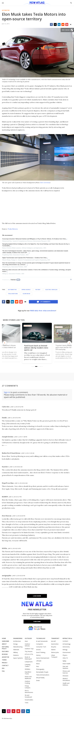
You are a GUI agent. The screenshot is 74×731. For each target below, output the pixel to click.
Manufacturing (17, 647)
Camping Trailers (27, 665)
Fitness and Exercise (66, 672)
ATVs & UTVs (29, 654)
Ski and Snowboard (28, 696)
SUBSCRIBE (5, 641)
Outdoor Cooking (27, 682)
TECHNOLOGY (40, 638)
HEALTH (65, 658)
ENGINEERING (17, 638)
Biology (65, 649)
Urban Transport (54, 656)
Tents (26, 703)
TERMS (4, 660)
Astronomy (66, 647)
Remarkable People (42, 672)
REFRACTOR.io (67, 638)
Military (15, 652)
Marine (53, 649)
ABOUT (4, 644)
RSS (3, 668)
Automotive (5, 10)
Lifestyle (38, 661)
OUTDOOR (28, 638)
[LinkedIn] (59, 24)
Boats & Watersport (28, 658)
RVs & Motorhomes (29, 691)
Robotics (16, 655)
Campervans (29, 662)
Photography (40, 669)
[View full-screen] (72, 30)
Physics (65, 655)
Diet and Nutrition (65, 667)
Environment (67, 652)
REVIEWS (5, 654)
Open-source (26, 289)
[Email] (70, 24)
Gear (26, 641)
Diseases (65, 676)
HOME (4, 638)
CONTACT (5, 665)
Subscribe (37, 621)
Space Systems (18, 658)
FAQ (3, 671)
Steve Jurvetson (45, 182)
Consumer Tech (41, 647)
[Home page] (37, 3)
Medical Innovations (66, 679)
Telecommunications (42, 675)
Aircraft (53, 641)
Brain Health (66, 664)
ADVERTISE (5, 657)
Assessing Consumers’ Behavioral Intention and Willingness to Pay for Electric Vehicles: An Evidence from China (34, 239)
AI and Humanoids (42, 641)
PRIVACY (4, 663)
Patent (37, 289)
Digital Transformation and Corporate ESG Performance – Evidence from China (24, 257)
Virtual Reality (40, 678)
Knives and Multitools (28, 677)
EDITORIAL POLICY (5, 648)
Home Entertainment (42, 658)
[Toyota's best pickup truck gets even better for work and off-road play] (37, 333)
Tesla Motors (13, 229)
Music (38, 664)
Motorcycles (55, 652)
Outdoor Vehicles (27, 645)
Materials (16, 649)
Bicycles (53, 647)
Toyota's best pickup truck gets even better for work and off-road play (37, 347)
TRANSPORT (55, 638)
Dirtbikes (27, 669)
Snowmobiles (29, 700)
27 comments (45, 302)
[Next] (69, 343)
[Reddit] (62, 24)
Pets (37, 666)
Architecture (17, 641)
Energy (15, 644)
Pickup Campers (27, 687)
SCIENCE (65, 641)
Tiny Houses (28, 651)
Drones (38, 649)
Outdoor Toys (29, 649)
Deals (38, 680)
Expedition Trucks (28, 673)
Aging (64, 661)
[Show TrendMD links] (71, 279)
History (38, 655)
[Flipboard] (66, 24)
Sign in (7, 392)
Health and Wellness (66, 684)
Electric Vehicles (51, 289)
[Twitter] (55, 24)
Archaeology (66, 644)
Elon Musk (26, 293)
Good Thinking (40, 652)
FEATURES (5, 651)
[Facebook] (51, 24)
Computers (39, 644)
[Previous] (5, 343)
